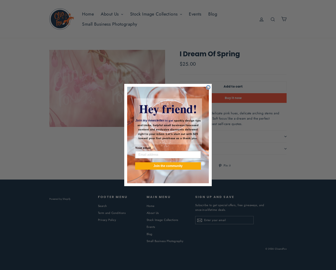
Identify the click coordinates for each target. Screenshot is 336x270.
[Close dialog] (208, 87)
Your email (143, 148)
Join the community (168, 166)
